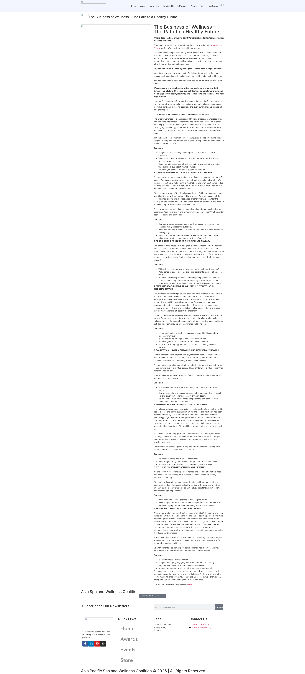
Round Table (154, 6)
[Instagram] (103, 644)
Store (203, 6)
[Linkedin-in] (91, 644)
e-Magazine (182, 6)
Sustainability (168, 6)
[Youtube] (97, 644)
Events (142, 6)
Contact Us (213, 6)
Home (127, 628)
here (190, 584)
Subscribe (219, 607)
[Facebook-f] (85, 644)
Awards (194, 6)
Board (133, 6)
